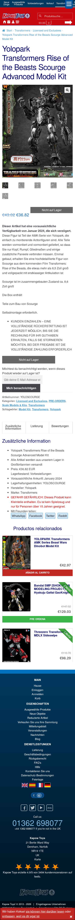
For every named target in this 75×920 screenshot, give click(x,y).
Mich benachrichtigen (21, 388)
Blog (37, 739)
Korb (37, 698)
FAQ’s (37, 762)
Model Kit (25, 409)
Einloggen (37, 690)
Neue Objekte (38, 713)
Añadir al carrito (37, 572)
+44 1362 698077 (25, 828)
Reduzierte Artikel (37, 718)
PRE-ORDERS (57, 401)
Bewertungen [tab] (60, 426)
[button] (67, 90)
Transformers (62, 3)
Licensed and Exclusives (47, 30)
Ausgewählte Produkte (37, 709)
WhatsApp (18, 516)
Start (9, 30)
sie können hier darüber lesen (45, 911)
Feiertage (37, 779)
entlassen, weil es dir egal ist (20, 916)
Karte (37, 859)
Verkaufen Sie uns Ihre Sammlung (38, 722)
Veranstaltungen (37, 730)
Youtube (41, 808)
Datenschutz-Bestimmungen (37, 775)
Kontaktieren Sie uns (8, 22)
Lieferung (37, 750)
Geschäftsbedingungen (37, 754)
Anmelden (12, 22)
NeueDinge (6, 3)
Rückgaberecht (37, 758)
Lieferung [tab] (37, 426)
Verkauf (50, 3)
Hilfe (37, 767)
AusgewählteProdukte (18, 3)
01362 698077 (37, 822)
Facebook (35, 516)
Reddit (62, 516)
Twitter (50, 516)
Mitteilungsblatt (37, 726)
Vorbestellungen (35, 3)
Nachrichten (16, 22)
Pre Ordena (37, 619)
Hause (3, 22)
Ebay (49, 808)
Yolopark (55, 409)
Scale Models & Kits (14, 405)
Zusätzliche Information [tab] (13, 427)
